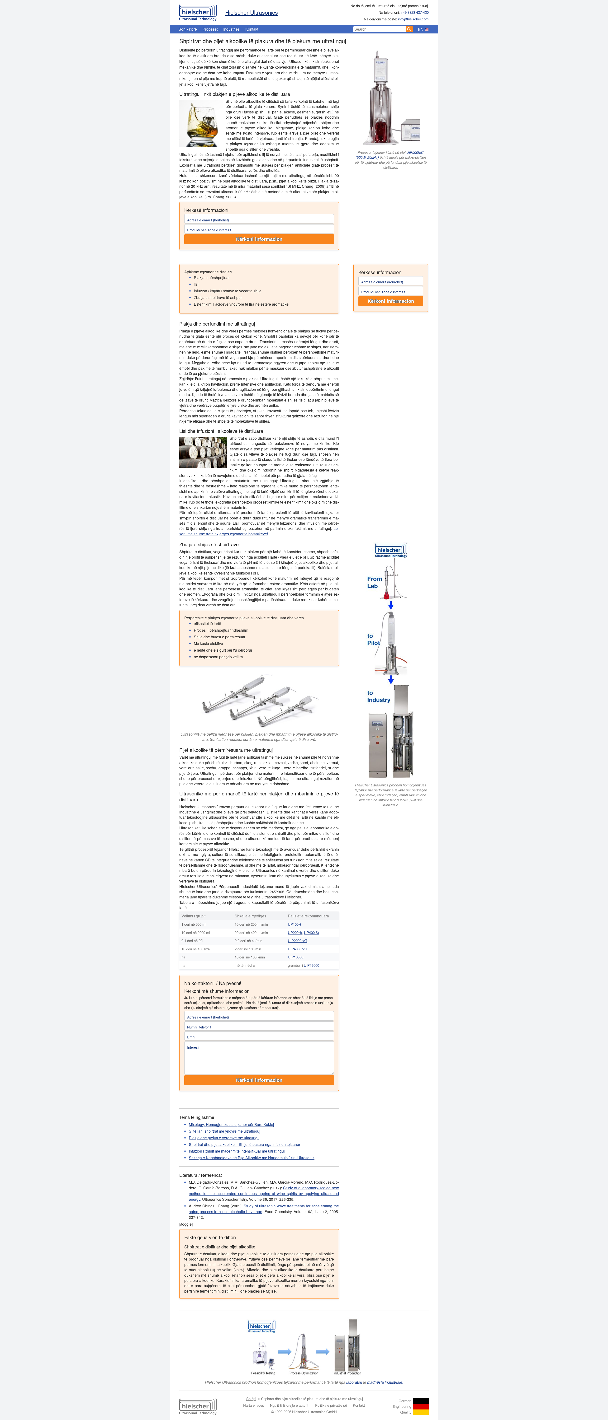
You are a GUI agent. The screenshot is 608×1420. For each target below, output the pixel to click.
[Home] (198, 11)
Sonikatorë (188, 29)
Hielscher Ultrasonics (251, 12)
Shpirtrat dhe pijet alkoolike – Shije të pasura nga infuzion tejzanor (244, 1144)
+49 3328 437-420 (415, 12)
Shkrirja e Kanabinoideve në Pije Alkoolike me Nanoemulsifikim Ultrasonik (251, 1157)
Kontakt (251, 29)
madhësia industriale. (385, 1382)
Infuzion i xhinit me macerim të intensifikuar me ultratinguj (237, 1151)
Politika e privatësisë (331, 1405)
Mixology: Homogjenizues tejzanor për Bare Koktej (231, 1124)
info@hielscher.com (413, 18)
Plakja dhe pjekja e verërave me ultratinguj (225, 1137)
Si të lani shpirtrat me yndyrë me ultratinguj (224, 1131)
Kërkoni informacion (259, 239)
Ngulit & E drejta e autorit (289, 1405)
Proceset (210, 29)
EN (420, 29)
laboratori (354, 1382)
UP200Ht (295, 932)
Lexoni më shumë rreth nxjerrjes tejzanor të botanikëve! (259, 531)
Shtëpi (251, 1398)
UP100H (294, 924)
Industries (231, 29)
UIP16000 (295, 956)
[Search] (409, 29)
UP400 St (311, 932)
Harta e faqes (253, 1405)
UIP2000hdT (297, 940)
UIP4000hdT (297, 948)
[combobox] (379, 29)
